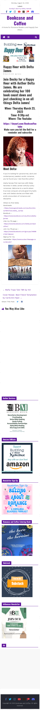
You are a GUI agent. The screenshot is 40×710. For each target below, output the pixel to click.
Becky (19, 74)
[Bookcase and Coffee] (4, 37)
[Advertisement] (20, 669)
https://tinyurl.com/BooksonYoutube (19, 125)
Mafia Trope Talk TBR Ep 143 (17, 290)
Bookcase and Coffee (20, 20)
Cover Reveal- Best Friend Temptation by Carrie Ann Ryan (20, 296)
